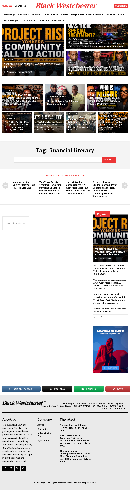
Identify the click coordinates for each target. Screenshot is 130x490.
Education (73, 113)
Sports (72, 63)
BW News (9, 60)
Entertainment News (109, 116)
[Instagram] (11, 468)
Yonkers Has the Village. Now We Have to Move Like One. (24, 185)
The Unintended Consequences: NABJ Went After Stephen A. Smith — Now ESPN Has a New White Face (78, 188)
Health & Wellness (45, 118)
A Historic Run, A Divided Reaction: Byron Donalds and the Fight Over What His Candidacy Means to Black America (105, 189)
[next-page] (125, 185)
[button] (21, 6)
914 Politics (10, 118)
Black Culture (97, 91)
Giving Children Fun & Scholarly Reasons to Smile (109, 310)
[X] (17, 468)
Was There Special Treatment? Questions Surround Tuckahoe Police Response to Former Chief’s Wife (51, 188)
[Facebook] (5, 468)
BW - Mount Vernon (57, 97)
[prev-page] (5, 185)
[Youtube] (23, 468)
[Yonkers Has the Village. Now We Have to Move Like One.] (33, 50)
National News (13, 91)
